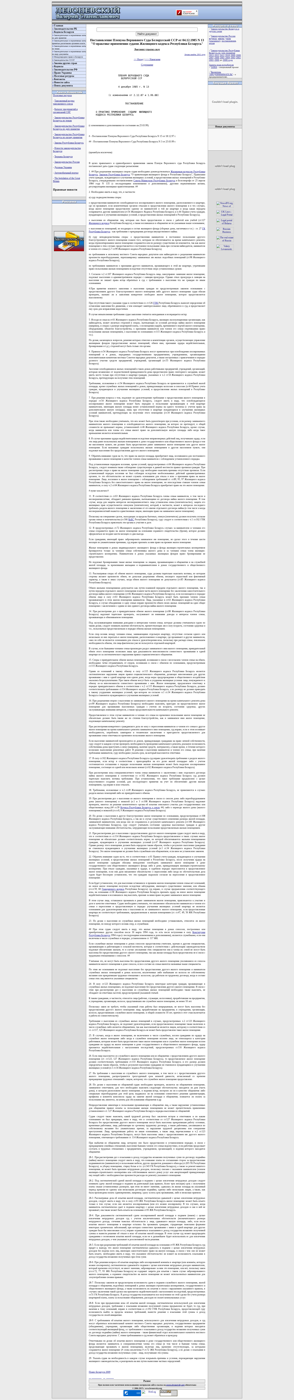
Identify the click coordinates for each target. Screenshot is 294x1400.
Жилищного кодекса (99, 223)
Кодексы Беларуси (64, 32)
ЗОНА (214, 67)
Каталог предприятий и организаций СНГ (65, 111)
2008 (238, 55)
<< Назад (138, 59)
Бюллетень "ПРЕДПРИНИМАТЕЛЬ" (221, 73)
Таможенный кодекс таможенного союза (64, 102)
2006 (216, 57)
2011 (222, 55)
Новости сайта (62, 82)
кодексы (213, 38)
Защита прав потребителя (221, 65)
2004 (227, 57)
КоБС (131, 519)
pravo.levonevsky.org (175, 1385)
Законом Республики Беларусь (114, 174)
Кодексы (58, 66)
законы (221, 38)
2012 (216, 55)
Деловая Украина (63, 167)
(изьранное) (214, 41)
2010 (227, 55)
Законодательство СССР (64, 60)
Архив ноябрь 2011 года (194, 54)
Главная (58, 25)
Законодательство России (67, 162)
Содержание (147, 64)
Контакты (59, 79)
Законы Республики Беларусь (69, 142)
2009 (233, 55)
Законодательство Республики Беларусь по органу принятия (68, 136)
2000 (216, 60)
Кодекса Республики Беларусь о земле (140, 807)
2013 (211, 55)
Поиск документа (63, 85)
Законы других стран (65, 63)
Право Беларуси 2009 (99, 1372)
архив (212, 43)
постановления (229, 41)
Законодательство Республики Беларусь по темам (68, 119)
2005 (222, 57)
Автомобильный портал (66, 172)
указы (228, 38)
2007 (211, 57)
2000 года (228, 60)
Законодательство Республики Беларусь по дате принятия (68, 127)
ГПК (156, 303)
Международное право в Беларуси (68, 57)
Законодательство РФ (65, 69)
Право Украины (63, 72)
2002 (238, 57)
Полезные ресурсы (64, 76)
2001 (211, 60)
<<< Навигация (152, 59)
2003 (233, 57)
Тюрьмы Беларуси (63, 156)
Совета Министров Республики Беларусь (154, 180)
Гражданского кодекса (113, 889)
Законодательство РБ (65, 28)
